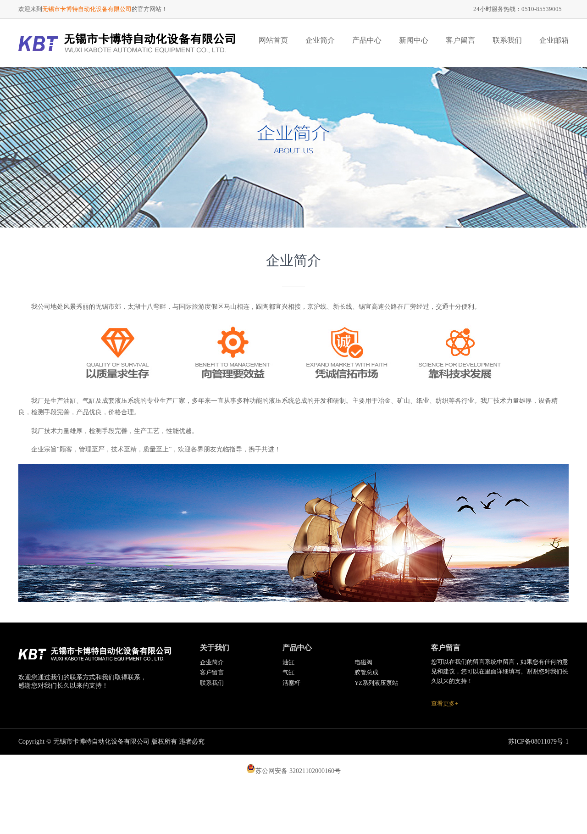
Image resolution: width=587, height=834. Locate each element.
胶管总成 (366, 672)
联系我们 (507, 40)
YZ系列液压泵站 (376, 682)
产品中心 (367, 40)
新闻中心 (413, 40)
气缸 (288, 672)
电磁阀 (363, 662)
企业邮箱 (554, 40)
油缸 (288, 662)
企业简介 (320, 40)
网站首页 (273, 40)
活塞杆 (291, 682)
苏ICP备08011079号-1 (538, 741)
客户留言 (460, 40)
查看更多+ (444, 703)
